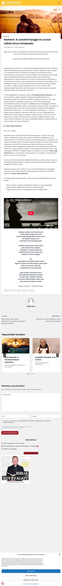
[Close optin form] (53, 277)
